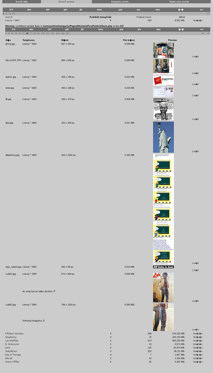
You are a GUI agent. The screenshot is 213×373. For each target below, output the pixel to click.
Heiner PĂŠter (12, 362)
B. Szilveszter (12, 344)
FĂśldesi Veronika (14, 333)
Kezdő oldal (21, 1)
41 (20, 33)
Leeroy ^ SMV (12, 20)
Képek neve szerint (179, 1)
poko (7, 347)
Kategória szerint (119, 1)
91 (38, 33)
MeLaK (8, 358)
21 (10, 13)
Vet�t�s (198, 20)
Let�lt (195, 56)
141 (62, 33)
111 (48, 33)
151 (67, 33)
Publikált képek (143, 17)
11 (6, 13)
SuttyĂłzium (11, 351)
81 (35, 33)
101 (43, 33)
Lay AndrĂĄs (11, 340)
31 (13, 13)
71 (31, 33)
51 (23, 33)
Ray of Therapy (13, 354)
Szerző (8, 17)
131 (57, 33)
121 (52, 33)
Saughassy (11, 337)
